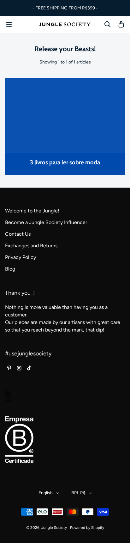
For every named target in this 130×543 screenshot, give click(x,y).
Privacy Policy (20, 257)
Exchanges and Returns (31, 246)
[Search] (107, 24)
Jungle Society (54, 527)
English (45, 493)
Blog (10, 269)
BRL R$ (78, 493)
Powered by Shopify (87, 527)
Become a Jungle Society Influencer (46, 222)
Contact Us (18, 234)
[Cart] (121, 24)
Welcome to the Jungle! (32, 211)
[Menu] (9, 24)
